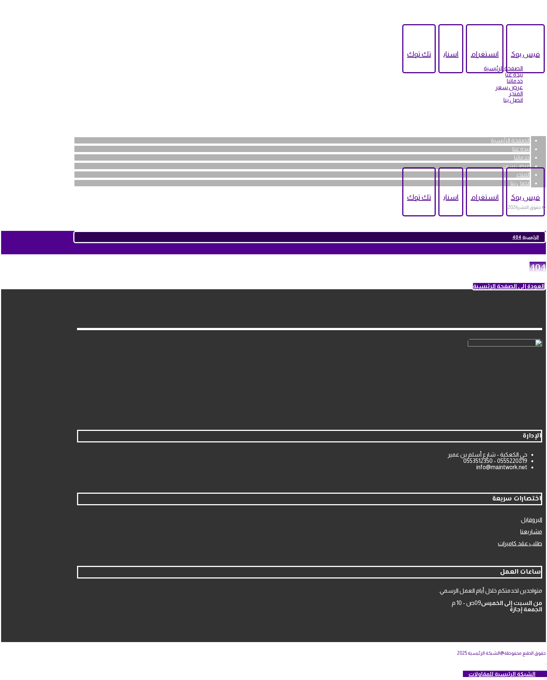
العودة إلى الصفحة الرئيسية (509, 286)
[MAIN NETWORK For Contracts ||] (516, 122)
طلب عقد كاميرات (520, 543)
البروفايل (531, 519)
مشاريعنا (531, 531)
